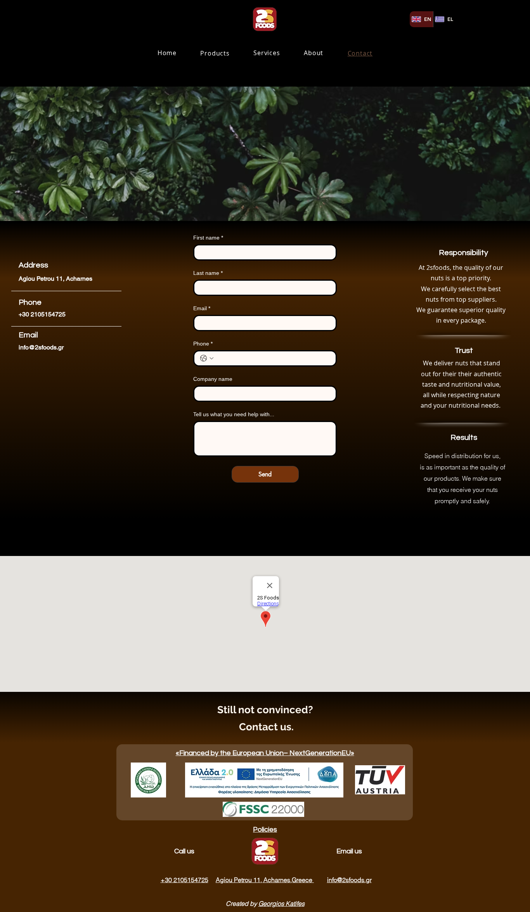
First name (208, 238)
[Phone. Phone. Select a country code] (207, 358)
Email (201, 308)
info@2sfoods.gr (41, 347)
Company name (212, 379)
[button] (215, 53)
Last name (208, 273)
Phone (203, 343)
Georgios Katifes (281, 903)
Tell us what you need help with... (233, 414)
